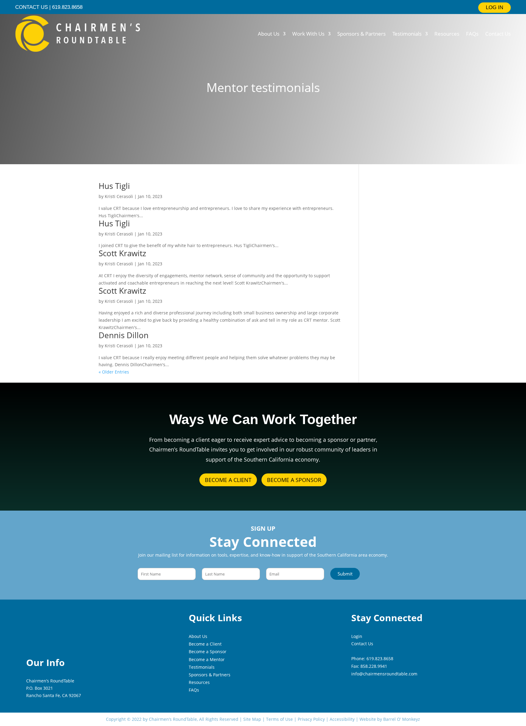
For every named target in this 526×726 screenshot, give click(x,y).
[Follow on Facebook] (268, 7)
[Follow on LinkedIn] (246, 7)
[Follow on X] (257, 7)
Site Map (252, 719)
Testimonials (407, 33)
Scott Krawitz (122, 253)
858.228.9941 (373, 666)
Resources (446, 33)
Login (356, 636)
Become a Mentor (207, 659)
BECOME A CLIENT (228, 479)
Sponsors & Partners (361, 33)
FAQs (472, 33)
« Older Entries (114, 372)
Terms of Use (279, 719)
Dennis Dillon (124, 335)
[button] (345, 574)
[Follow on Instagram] (279, 7)
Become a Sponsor (207, 651)
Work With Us (308, 33)
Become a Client (205, 644)
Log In (494, 7)
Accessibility (342, 719)
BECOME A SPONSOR (294, 479)
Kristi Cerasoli (119, 196)
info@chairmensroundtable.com (384, 674)
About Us (268, 33)
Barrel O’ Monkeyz (401, 719)
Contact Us (498, 33)
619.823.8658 (379, 658)
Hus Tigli (114, 185)
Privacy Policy (311, 719)
